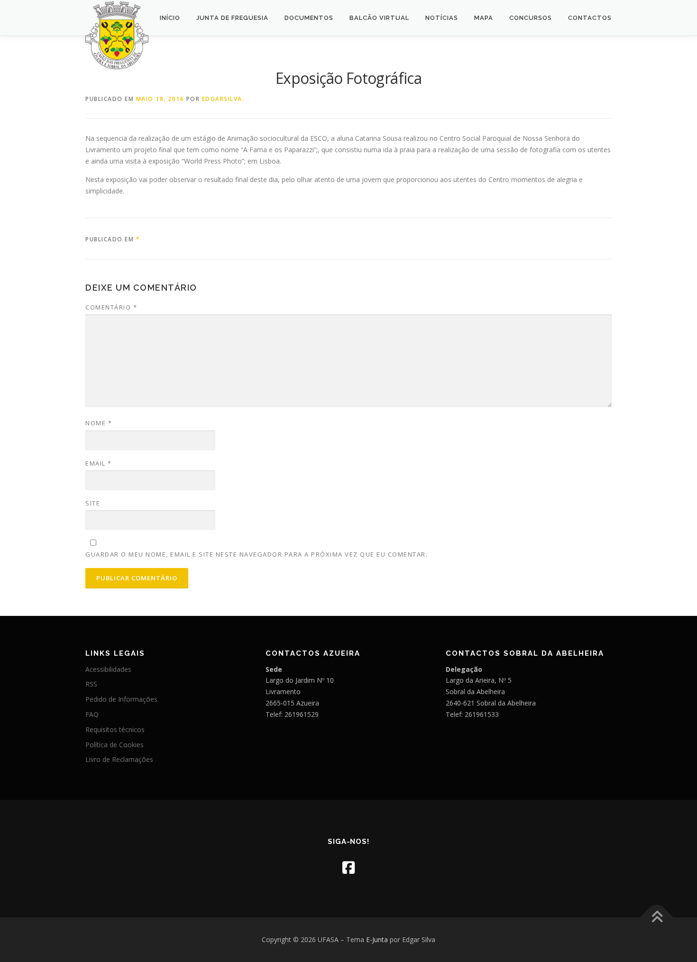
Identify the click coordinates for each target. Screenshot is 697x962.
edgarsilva (222, 99)
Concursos (530, 17)
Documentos (308, 17)
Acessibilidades (108, 669)
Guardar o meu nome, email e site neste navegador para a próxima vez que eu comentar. (256, 554)
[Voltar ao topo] (657, 917)
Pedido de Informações (121, 699)
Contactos (590, 17)
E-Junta (377, 939)
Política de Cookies (114, 744)
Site (92, 503)
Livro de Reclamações (119, 759)
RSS (91, 683)
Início (170, 17)
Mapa (483, 17)
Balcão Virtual (379, 17)
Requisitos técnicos (115, 729)
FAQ (92, 714)
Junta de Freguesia (232, 17)
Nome (98, 423)
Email (98, 463)
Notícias (441, 17)
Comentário (111, 307)
